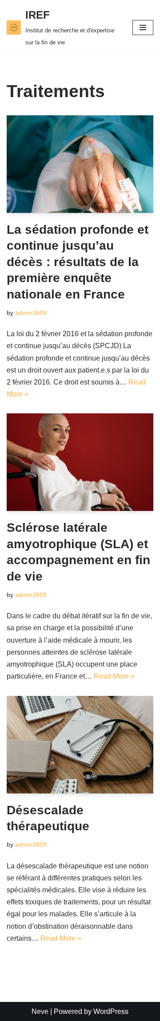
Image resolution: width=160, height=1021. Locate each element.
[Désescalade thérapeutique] (80, 744)
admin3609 (31, 312)
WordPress (110, 1011)
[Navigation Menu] (142, 27)
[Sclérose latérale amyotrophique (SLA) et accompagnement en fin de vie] (80, 462)
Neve (40, 1011)
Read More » (114, 676)
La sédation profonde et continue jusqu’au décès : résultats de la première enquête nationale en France (77, 262)
